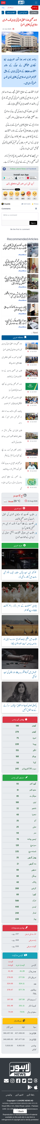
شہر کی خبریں (23, 12)
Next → (34, 332)
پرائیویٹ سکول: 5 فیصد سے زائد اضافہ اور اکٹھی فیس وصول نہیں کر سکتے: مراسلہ (12, 417)
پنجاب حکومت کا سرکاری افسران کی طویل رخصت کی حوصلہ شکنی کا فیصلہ (18, 516)
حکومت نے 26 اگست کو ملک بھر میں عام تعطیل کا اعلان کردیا (18, 526)
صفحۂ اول (34, 12)
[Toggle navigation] (36, 3)
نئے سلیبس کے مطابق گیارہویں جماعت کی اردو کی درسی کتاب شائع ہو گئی (12, 482)
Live (3, 2)
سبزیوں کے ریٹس (18, 777)
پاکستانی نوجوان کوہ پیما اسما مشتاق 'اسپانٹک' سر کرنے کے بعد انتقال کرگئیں (20, 708)
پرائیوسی (9, 1095)
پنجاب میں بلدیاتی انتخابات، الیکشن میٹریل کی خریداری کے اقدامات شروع (18, 535)
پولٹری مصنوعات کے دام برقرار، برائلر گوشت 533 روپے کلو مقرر (20, 608)
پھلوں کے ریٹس (18, 719)
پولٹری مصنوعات (18, 928)
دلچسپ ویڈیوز (11, 12)
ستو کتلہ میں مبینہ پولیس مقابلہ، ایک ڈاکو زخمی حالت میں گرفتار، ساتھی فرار (20, 575)
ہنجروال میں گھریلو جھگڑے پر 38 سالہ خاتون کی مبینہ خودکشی (20, 674)
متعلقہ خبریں (18, 337)
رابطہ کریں (30, 1095)
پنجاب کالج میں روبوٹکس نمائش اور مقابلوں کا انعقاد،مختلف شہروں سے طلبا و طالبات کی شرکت (12, 436)
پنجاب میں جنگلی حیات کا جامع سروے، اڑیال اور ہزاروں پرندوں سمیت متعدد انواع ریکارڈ (20, 641)
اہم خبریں (18, 508)
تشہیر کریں (19, 1095)
